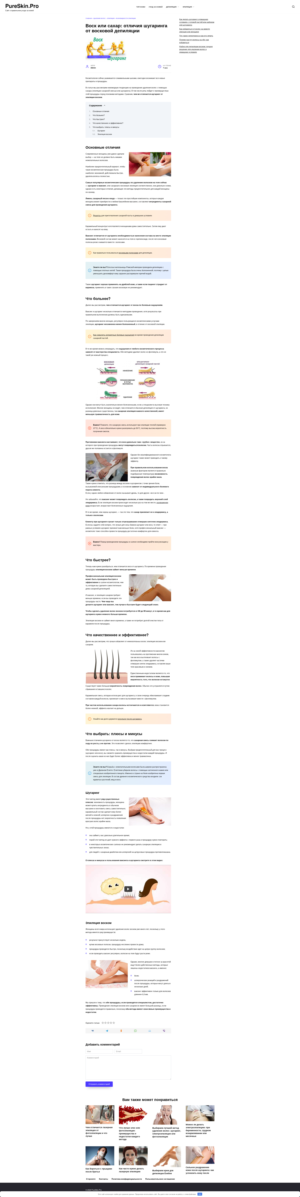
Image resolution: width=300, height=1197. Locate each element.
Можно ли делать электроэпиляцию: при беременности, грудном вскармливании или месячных (198, 1130)
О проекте (91, 1179)
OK (200, 1194)
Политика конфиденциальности (127, 1179)
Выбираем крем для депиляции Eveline (162, 1172)
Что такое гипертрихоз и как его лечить (196, 35)
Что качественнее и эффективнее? (108, 123)
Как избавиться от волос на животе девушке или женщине (194, 30)
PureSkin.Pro (22, 5)
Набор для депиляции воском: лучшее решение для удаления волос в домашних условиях (196, 49)
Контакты (103, 1179)
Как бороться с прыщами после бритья (99, 1170)
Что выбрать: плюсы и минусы (106, 127)
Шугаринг (101, 130)
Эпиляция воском (105, 134)
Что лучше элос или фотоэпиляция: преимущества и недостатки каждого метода (129, 1133)
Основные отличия (101, 111)
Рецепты (97, 215)
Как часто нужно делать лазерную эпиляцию (131, 1170)
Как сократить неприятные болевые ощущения (113, 335)
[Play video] (128, 889)
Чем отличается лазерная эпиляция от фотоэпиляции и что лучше (99, 1131)
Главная (89, 18)
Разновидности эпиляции (126, 18)
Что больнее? (99, 115)
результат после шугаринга (130, 719)
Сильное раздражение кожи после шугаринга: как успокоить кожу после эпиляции (200, 1171)
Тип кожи (140, 7)
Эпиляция (187, 7)
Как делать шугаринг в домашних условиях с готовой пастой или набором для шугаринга (196, 22)
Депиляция (171, 7)
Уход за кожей (156, 7)
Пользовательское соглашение (160, 1179)
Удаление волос (99, 18)
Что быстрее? (99, 119)
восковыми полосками (128, 252)
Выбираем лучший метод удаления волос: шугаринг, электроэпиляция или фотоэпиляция (166, 1132)
